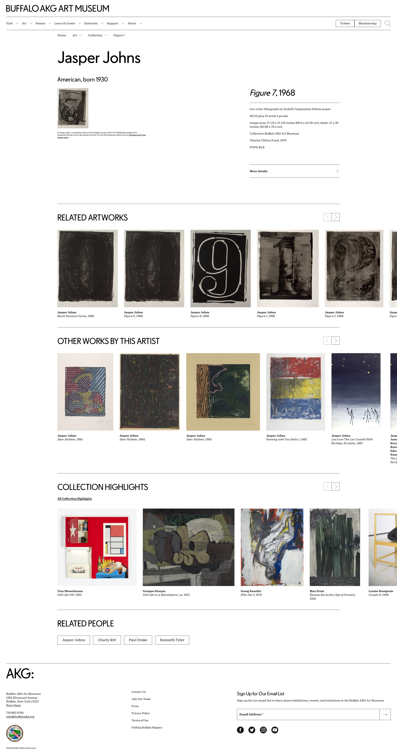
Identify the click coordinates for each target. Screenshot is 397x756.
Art (24, 23)
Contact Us (139, 691)
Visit (9, 23)
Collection (95, 35)
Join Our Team (141, 698)
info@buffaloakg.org (20, 716)
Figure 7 (119, 35)
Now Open (13, 705)
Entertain (91, 23)
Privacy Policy (141, 713)
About (132, 23)
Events (40, 23)
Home (62, 35)
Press (135, 706)
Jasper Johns (99, 57)
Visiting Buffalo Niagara (147, 727)
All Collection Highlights (74, 498)
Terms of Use (140, 720)
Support (112, 23)
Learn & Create (64, 23)
